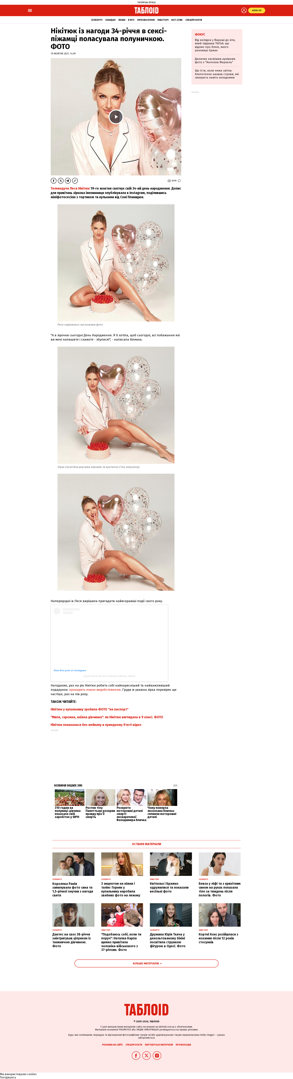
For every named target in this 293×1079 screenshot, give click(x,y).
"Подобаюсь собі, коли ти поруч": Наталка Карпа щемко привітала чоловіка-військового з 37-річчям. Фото (121, 942)
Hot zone (177, 20)
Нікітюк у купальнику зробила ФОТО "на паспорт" (89, 709)
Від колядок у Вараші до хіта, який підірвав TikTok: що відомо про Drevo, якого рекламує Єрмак (215, 45)
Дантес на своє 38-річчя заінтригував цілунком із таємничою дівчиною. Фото (71, 940)
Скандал (110, 20)
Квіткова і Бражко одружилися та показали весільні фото (169, 887)
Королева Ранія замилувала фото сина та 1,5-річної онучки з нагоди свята (72, 889)
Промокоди (183, 1044)
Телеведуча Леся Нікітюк (70, 188)
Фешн (121, 20)
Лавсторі (163, 20)
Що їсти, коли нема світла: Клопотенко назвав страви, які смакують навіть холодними (217, 74)
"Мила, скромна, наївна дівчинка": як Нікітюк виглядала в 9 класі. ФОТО (107, 717)
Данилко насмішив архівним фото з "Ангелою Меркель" (215, 60)
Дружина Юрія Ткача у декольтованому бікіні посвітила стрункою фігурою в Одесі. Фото (167, 940)
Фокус (200, 34)
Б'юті (131, 20)
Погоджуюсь (8, 1077)
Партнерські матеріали (159, 1044)
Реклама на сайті (112, 1044)
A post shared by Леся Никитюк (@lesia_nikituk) (109, 676)
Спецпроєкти (193, 20)
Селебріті (96, 20)
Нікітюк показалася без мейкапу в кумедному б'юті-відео (96, 725)
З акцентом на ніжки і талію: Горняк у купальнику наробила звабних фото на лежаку (120, 889)
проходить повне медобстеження (95, 690)
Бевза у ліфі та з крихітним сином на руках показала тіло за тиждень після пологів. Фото (220, 889)
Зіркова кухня (146, 20)
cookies (32, 1074)
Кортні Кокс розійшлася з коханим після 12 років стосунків (218, 938)
